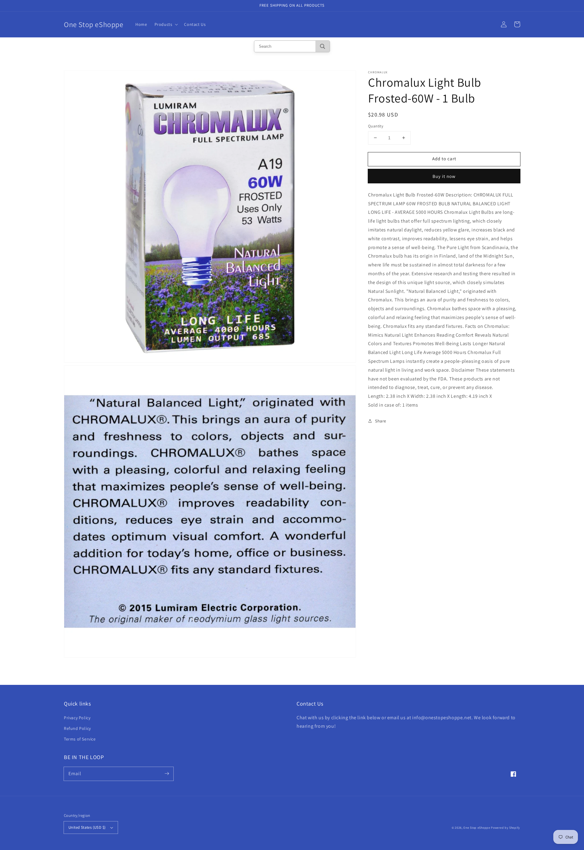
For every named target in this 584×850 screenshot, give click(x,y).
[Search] (322, 46)
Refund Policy (77, 728)
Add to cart (444, 158)
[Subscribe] (166, 773)
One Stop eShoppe (476, 828)
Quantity (375, 126)
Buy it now (444, 176)
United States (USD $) (87, 827)
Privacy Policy (77, 717)
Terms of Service (80, 739)
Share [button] (380, 420)
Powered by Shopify (505, 828)
